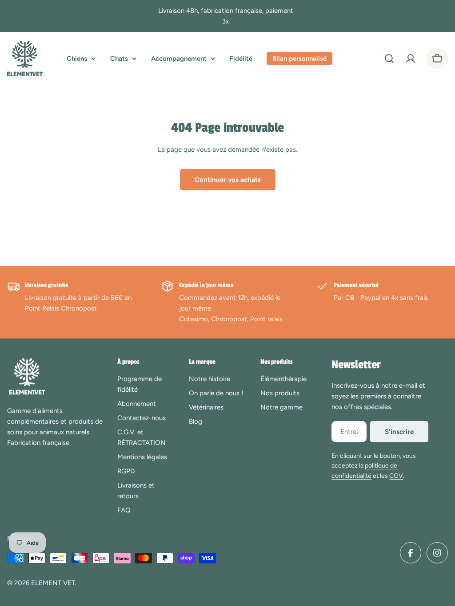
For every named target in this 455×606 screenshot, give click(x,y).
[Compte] (410, 58)
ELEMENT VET (53, 583)
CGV (396, 476)
